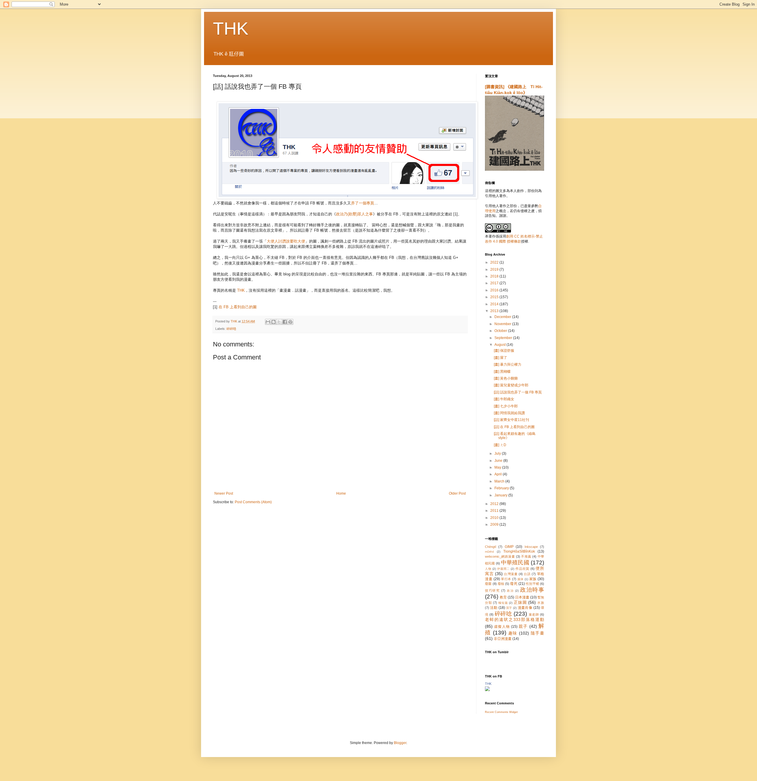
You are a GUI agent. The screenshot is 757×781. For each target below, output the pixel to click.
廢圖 (488, 583)
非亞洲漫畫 (503, 639)
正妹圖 (520, 602)
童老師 (534, 614)
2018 (494, 276)
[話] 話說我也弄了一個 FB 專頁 (518, 392)
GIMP (509, 547)
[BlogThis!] (273, 322)
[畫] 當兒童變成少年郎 (511, 385)
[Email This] (268, 322)
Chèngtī (490, 546)
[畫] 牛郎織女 (504, 399)
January (501, 495)
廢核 (501, 583)
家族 (533, 579)
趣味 (512, 633)
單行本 (506, 579)
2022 (494, 262)
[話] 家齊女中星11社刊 (511, 420)
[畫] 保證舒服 (504, 350)
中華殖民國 (515, 562)
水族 (540, 602)
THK (230, 28)
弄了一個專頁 (362, 203)
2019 (494, 269)
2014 (494, 304)
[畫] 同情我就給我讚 (509, 413)
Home (341, 493)
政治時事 (532, 590)
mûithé (489, 551)
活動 (493, 608)
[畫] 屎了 (500, 358)
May (498, 467)
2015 (494, 297)
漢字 (509, 607)
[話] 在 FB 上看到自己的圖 (514, 427)
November (503, 324)
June (498, 461)
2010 (494, 518)
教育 (503, 597)
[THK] (487, 690)
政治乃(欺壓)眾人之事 (354, 214)
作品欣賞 (522, 568)
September (503, 338)
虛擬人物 (502, 627)
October (501, 331)
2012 (494, 504)
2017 (494, 283)
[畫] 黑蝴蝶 (502, 371)
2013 (494, 311)
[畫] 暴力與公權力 (507, 364)
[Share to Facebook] (285, 322)
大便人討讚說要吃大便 (286, 241)
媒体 (520, 579)
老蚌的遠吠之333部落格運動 (514, 619)
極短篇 (503, 602)
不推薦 (526, 556)
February (502, 488)
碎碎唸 (231, 328)
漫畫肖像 (525, 608)
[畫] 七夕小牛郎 (506, 406)
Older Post (457, 493)
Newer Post (223, 493)
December (503, 317)
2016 (494, 290)
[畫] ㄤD (500, 445)
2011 (494, 511)
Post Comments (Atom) (253, 502)
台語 (527, 574)
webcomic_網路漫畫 (500, 556)
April (498, 474)
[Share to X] (279, 322)
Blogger (400, 743)
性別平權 (532, 583)
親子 (523, 626)
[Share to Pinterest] (290, 322)
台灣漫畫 (510, 574)
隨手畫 (537, 633)
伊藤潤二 (503, 568)
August (500, 345)
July (498, 453)
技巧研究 (492, 590)
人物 (488, 568)
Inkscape (531, 546)
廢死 (513, 584)
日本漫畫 (522, 597)
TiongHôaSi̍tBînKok (519, 551)
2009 (494, 524)
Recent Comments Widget (501, 712)
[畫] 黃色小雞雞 (506, 378)
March (499, 481)
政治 (510, 590)
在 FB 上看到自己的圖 (238, 307)
